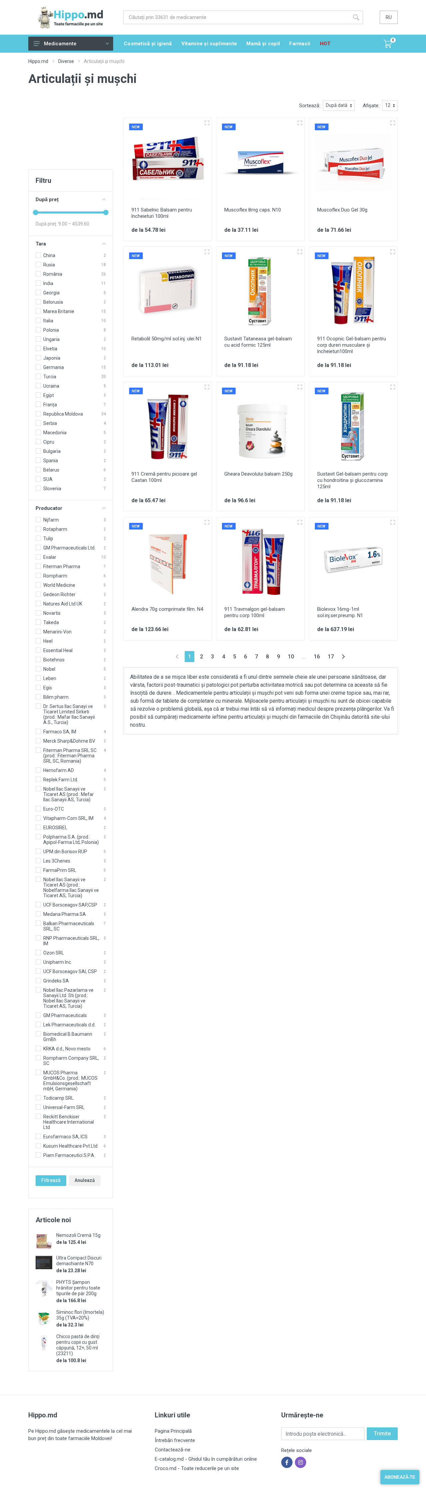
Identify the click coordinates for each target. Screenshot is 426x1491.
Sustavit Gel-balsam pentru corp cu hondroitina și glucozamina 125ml (352, 480)
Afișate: (371, 106)
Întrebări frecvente (175, 1440)
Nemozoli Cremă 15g (78, 1235)
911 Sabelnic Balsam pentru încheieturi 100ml (161, 213)
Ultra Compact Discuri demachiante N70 (79, 1260)
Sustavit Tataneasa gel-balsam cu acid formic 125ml (258, 342)
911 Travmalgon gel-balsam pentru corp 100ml (254, 612)
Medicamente (60, 44)
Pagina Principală (173, 1431)
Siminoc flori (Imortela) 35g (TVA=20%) (80, 1314)
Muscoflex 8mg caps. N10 (252, 210)
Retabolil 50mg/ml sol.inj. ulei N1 (166, 339)
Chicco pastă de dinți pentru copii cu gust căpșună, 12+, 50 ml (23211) (78, 1345)
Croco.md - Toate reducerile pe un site (197, 1468)
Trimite (382, 1433)
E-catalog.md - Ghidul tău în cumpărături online (206, 1459)
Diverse (66, 61)
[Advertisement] (70, 133)
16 (317, 656)
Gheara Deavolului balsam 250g (258, 474)
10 (291, 656)
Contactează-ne (172, 1450)
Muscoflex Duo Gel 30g (342, 210)
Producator (49, 508)
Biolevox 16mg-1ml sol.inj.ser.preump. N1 (340, 612)
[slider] (35, 212)
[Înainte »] (343, 656)
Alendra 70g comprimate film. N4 (167, 609)
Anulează (85, 1180)
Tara (41, 244)
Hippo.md (38, 61)
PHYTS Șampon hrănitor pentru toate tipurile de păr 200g (78, 1288)
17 (331, 656)
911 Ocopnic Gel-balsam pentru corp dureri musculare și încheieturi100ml (351, 345)
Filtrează (51, 1180)
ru (389, 17)
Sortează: (309, 106)
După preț (47, 199)
